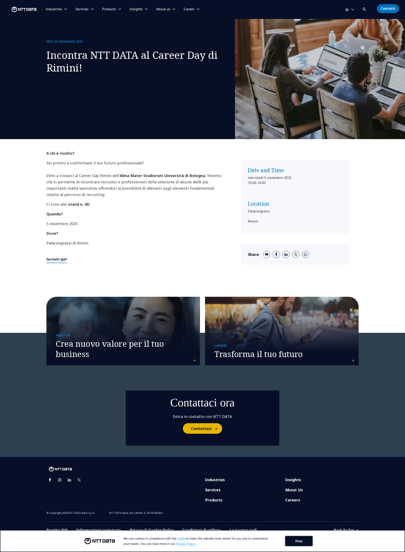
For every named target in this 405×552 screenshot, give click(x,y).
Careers (292, 499)
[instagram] (59, 480)
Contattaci (201, 428)
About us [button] (163, 9)
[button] (365, 8)
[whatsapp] (305, 254)
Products (213, 499)
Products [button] (109, 9)
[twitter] (295, 254)
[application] (202, 541)
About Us (294, 489)
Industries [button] (54, 9)
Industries (215, 479)
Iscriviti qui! (56, 259)
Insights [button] (136, 9)
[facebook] (276, 254)
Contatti (388, 8)
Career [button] (189, 9)
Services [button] (82, 9)
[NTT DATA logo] (19, 9)
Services (213, 489)
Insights (293, 479)
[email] (266, 254)
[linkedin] (286, 254)
